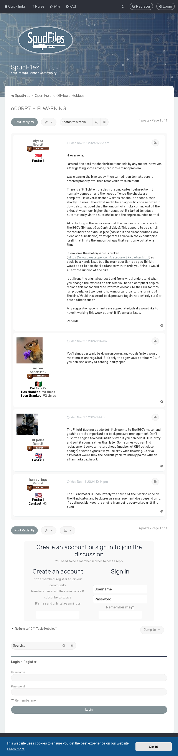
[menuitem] (38, 6)
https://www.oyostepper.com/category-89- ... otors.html (108, 257)
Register (30, 662)
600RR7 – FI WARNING (38, 108)
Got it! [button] (153, 746)
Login (15, 662)
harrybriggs (38, 480)
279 (43, 388)
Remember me (118, 607)
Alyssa (38, 141)
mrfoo (38, 368)
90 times (48, 392)
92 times (49, 396)
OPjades (38, 440)
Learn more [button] (16, 749)
